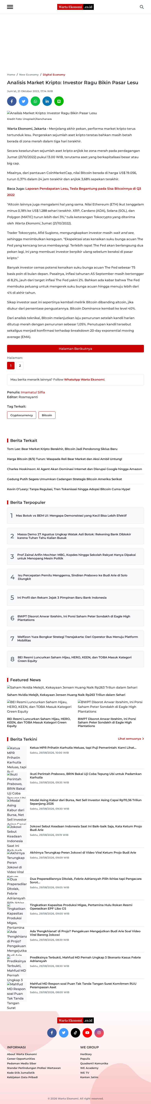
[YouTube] (87, 1033)
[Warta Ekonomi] (75, 6)
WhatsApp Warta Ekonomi (84, 379)
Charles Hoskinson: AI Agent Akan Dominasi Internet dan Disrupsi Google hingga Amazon (74, 469)
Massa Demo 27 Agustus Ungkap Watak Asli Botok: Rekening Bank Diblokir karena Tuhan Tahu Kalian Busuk (74, 536)
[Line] (59, 101)
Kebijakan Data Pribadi (22, 1077)
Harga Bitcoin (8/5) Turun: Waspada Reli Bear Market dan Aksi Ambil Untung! (64, 459)
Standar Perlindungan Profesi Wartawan (34, 1067)
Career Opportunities (21, 1058)
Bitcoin (47, 415)
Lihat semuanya (129, 738)
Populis (85, 1058)
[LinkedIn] (47, 101)
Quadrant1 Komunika (94, 1063)
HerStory (86, 1054)
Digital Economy (54, 74)
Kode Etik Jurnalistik (21, 1072)
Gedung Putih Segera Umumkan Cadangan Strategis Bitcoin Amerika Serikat (64, 479)
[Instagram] (99, 1033)
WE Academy (89, 1067)
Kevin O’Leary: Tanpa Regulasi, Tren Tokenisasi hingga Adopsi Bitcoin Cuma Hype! (68, 489)
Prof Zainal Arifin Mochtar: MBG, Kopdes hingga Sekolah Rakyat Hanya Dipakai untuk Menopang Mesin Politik (76, 556)
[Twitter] (23, 101)
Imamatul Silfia (33, 392)
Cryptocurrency (21, 415)
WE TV (84, 1072)
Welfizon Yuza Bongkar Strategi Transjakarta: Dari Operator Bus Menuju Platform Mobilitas (77, 638)
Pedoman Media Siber (21, 1063)
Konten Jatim (89, 1077)
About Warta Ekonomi (22, 1054)
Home (11, 74)
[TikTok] (75, 1033)
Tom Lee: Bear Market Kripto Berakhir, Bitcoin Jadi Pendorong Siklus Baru (62, 449)
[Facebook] (12, 101)
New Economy (29, 74)
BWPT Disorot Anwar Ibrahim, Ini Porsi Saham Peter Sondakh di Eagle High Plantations (73, 618)
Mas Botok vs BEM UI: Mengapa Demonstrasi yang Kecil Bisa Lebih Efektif (71, 515)
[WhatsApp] (35, 101)
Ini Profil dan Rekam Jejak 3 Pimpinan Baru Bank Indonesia (62, 597)
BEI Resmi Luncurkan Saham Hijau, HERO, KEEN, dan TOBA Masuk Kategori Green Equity (75, 659)
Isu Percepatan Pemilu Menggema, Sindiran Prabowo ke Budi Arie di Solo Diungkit (72, 577)
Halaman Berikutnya (75, 349)
